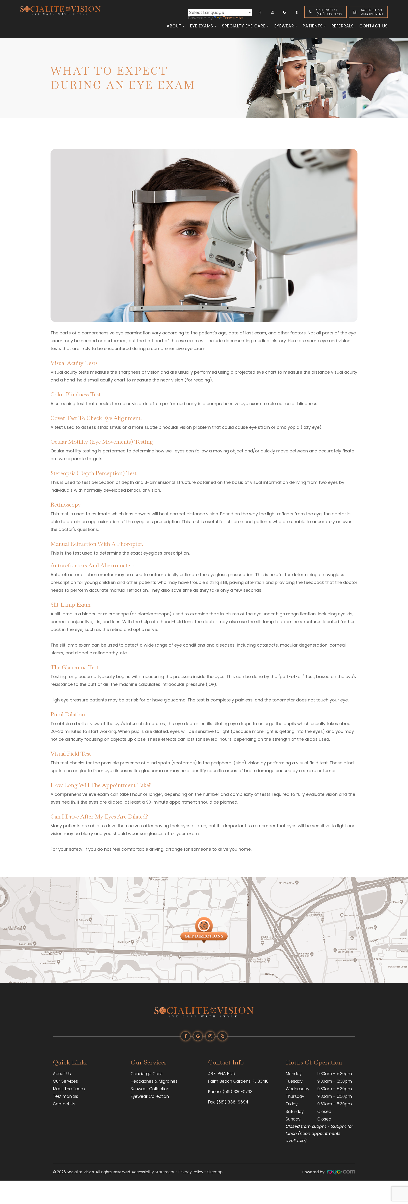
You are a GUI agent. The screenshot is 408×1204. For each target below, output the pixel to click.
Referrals (343, 26)
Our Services (65, 1081)
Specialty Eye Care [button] (244, 26)
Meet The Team (69, 1089)
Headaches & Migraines (154, 1081)
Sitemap (215, 1172)
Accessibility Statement (153, 1172)
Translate (233, 18)
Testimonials (65, 1096)
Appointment (372, 12)
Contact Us (373, 26)
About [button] (174, 26)
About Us (62, 1074)
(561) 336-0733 (329, 12)
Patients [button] (313, 26)
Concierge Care (146, 1074)
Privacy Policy (190, 1172)
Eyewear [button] (284, 26)
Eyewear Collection (150, 1096)
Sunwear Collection (150, 1089)
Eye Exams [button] (201, 26)
